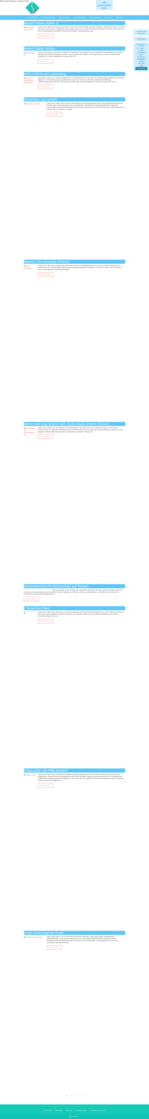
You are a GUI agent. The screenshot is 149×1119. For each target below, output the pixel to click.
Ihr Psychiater (47, 1110)
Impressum (69, 1110)
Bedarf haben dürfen (39, 48)
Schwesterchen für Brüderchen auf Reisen (56, 586)
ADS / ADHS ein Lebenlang (45, 74)
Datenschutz (58, 1110)
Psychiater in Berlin (81, 1110)
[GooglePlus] (74, 1117)
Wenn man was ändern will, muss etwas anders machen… (68, 424)
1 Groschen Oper (37, 608)
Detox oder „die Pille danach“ (46, 770)
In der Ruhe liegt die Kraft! (44, 933)
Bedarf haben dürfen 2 (41, 23)
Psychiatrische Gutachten (98, 1110)
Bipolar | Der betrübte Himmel (46, 262)
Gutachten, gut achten (40, 99)
